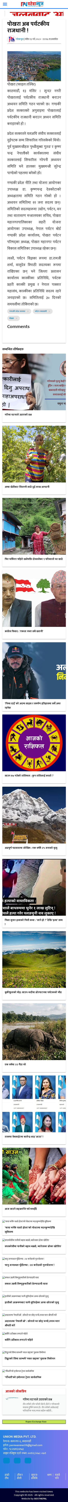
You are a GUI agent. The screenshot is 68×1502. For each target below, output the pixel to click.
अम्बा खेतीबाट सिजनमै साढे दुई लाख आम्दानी (27, 487)
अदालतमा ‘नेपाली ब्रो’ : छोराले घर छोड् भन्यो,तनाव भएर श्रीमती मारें (32, 1323)
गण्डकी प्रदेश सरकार (17, 311)
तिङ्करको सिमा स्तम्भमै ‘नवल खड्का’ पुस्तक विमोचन (30, 1358)
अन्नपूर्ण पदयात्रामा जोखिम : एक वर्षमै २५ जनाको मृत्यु (31, 848)
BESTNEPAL (40, 1499)
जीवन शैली (20, 1476)
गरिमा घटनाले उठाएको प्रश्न (18, 415)
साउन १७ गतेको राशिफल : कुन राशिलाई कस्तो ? (29, 776)
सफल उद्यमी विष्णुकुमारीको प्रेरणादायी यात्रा (26, 1284)
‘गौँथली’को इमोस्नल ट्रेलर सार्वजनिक (23, 1377)
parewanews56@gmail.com (25, 1445)
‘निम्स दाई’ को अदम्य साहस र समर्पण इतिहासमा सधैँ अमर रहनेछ (33, 705)
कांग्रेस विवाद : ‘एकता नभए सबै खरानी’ (24, 631)
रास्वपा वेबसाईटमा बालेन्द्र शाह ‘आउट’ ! (24, 1137)
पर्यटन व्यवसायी (41, 311)
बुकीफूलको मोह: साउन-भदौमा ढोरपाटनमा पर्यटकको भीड (33, 992)
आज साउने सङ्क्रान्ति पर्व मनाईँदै (21, 1209)
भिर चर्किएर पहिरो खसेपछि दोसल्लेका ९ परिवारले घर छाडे (34, 559)
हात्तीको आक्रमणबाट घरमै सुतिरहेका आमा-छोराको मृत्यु (32, 1302)
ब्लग (49, 1475)
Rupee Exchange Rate (35, 1422)
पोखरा (11, 318)
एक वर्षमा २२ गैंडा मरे (15, 1064)
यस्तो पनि (57, 1476)
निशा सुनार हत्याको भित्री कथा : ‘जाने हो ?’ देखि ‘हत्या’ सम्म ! (34, 922)
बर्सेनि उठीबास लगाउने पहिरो (19, 1340)
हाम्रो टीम (7, 1476)
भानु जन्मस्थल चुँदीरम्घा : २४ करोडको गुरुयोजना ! (29, 1265)
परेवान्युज (19, 39)
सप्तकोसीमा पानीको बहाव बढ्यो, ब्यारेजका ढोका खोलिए (33, 1246)
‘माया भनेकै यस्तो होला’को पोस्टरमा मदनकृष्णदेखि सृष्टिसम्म (30, 1229)
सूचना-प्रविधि (34, 1476)
